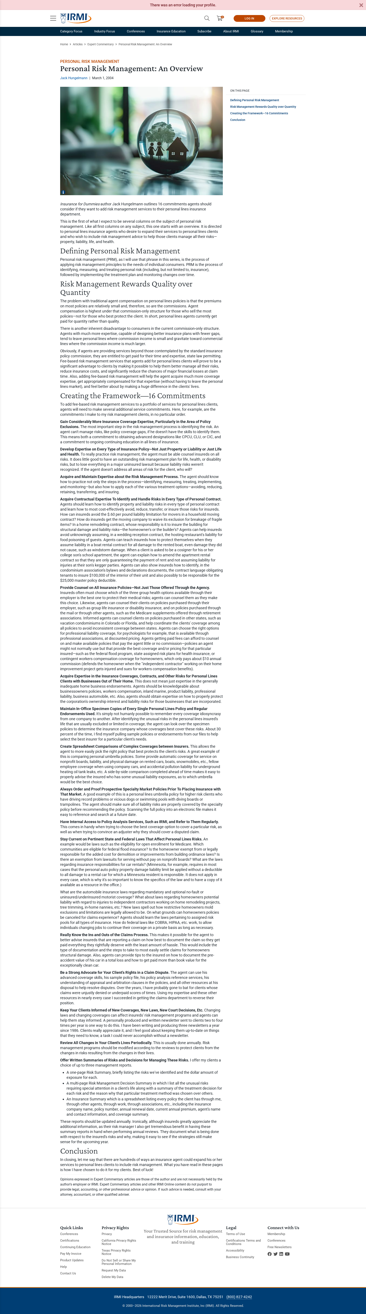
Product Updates (72, 1260)
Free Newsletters (280, 1247)
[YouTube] (287, 1254)
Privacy (107, 1234)
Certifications (69, 1240)
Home (64, 44)
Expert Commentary (100, 44)
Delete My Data (112, 1277)
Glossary (257, 31)
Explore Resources (287, 18)
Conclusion (237, 120)
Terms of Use (235, 1234)
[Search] (207, 18)
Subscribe (204, 31)
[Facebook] (270, 1254)
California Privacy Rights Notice (119, 1242)
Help (63, 1267)
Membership (284, 31)
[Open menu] (53, 18)
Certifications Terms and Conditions (243, 1242)
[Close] (361, 5)
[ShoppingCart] (221, 18)
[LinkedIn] (281, 1254)
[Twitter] (275, 1254)
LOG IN (249, 18)
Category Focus (71, 31)
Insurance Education (171, 31)
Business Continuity (240, 1257)
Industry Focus (104, 31)
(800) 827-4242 (239, 1297)
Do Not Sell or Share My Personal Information (119, 1262)
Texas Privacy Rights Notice (116, 1252)
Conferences (136, 31)
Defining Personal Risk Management (254, 100)
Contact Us (68, 1273)
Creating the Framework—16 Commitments (259, 113)
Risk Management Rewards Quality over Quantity (263, 106)
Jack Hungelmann (73, 78)
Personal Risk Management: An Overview (145, 44)
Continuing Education (75, 1247)
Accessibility (235, 1250)
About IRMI (231, 31)
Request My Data (114, 1270)
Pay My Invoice (70, 1254)
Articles (78, 44)
